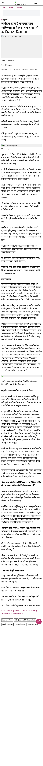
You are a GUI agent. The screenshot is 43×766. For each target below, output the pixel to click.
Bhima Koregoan (33, 624)
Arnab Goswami (7, 624)
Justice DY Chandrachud (27, 620)
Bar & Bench (6, 65)
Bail (16, 620)
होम (4, 7)
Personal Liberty (20, 624)
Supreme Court (7, 620)
